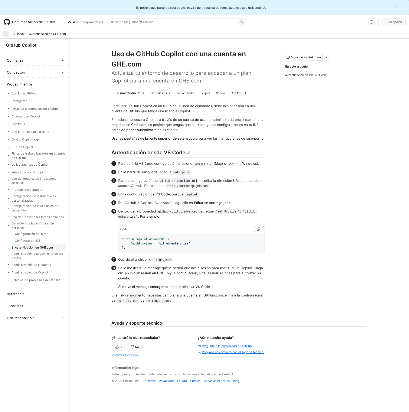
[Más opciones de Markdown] (326, 57)
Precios (195, 381)
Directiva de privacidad (125, 354)
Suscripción (394, 22)
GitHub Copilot (21, 45)
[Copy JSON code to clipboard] (258, 229)
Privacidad (166, 381)
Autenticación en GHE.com (47, 34)
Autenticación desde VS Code (148, 152)
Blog (236, 381)
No (137, 347)
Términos (149, 381)
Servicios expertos (217, 381)
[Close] (396, 6)
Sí (121, 347)
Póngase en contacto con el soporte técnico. (233, 352)
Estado (182, 381)
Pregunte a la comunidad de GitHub (227, 346)
